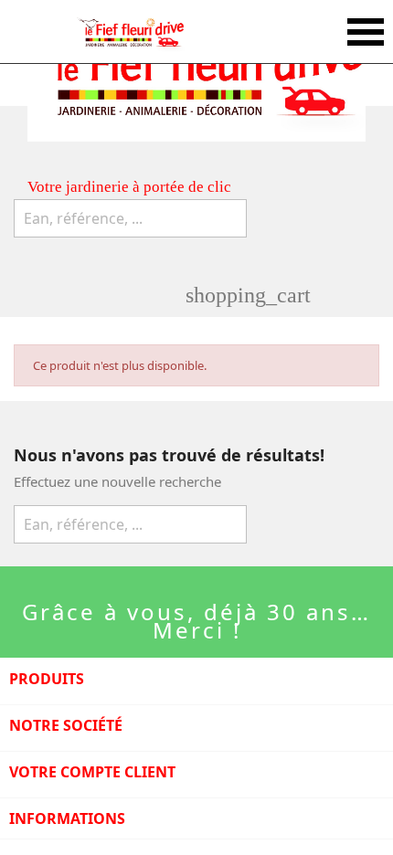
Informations (67, 818)
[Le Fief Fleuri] (130, 32)
